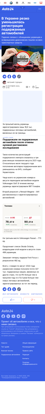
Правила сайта (27, 351)
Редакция (25, 355)
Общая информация (29, 343)
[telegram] (4, 76)
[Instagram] (23, 316)
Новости (4, 343)
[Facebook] (3, 316)
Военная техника (7, 351)
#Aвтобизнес (37, 294)
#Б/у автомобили (10, 294)
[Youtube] (13, 316)
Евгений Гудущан (14, 82)
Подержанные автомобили (10, 355)
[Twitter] (8, 316)
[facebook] (9, 76)
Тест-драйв (5, 347)
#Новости (24, 294)
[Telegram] (18, 316)
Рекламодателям (28, 347)
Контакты (25, 358)
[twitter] (14, 76)
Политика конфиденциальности (29, 363)
